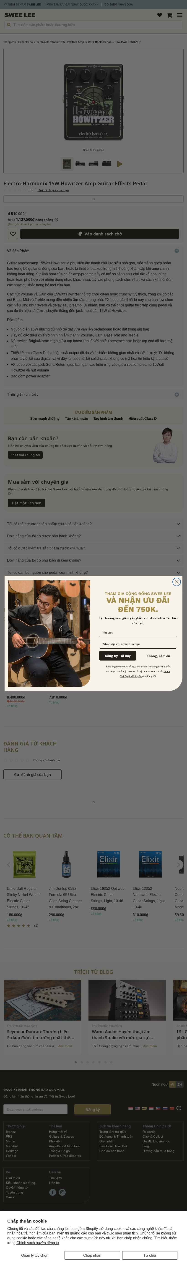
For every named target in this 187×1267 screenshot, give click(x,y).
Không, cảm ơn (158, 656)
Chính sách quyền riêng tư (37, 1243)
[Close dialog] (177, 582)
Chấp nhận (92, 1255)
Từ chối (149, 1255)
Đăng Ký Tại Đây (118, 656)
